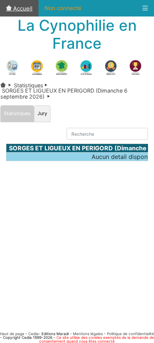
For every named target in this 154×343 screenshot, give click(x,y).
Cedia (33, 333)
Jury (42, 113)
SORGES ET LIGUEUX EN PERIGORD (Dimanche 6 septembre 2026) (63, 93)
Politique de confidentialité (130, 333)
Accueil (22, 8)
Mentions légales (88, 333)
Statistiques (32, 85)
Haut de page (12, 333)
